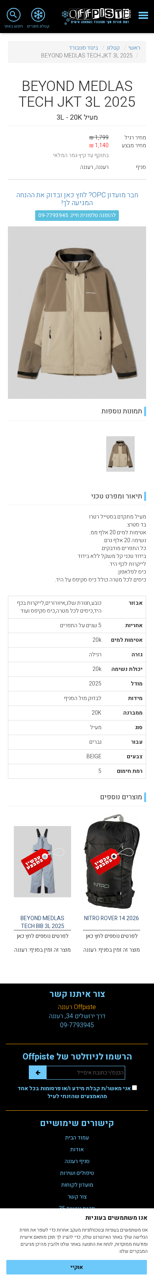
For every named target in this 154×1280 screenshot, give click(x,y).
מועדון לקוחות (77, 1185)
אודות (77, 1149)
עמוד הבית (77, 1138)
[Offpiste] (96, 16)
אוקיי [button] (76, 1267)
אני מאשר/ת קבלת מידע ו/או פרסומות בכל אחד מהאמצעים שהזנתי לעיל (74, 1092)
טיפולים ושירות (77, 1173)
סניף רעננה (77, 1161)
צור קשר (77, 1197)
